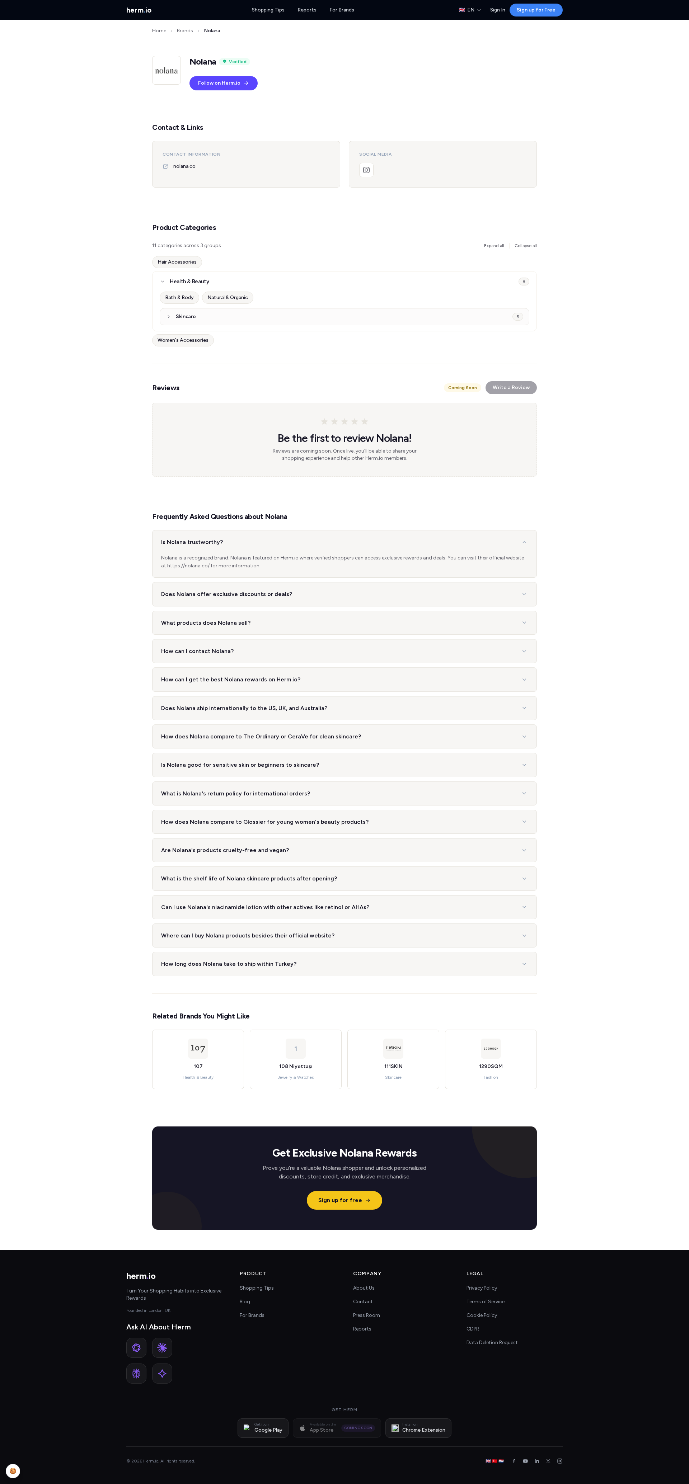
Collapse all (526, 245)
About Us (364, 1288)
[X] (548, 1461)
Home (159, 31)
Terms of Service (486, 1302)
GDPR (473, 1329)
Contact (363, 1302)
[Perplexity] (136, 1374)
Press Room (366, 1315)
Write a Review (511, 387)
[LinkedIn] (537, 1461)
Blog (245, 1302)
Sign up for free (340, 1200)
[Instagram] (366, 170)
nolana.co (184, 166)
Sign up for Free (536, 10)
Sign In (497, 10)
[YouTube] (525, 1461)
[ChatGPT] (136, 1348)
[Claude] (162, 1348)
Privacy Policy (482, 1288)
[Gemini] (162, 1374)
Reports (307, 10)
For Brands (341, 10)
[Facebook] (514, 1461)
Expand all (494, 245)
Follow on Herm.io (219, 83)
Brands (185, 31)
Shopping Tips (268, 10)
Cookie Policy (482, 1315)
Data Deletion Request (492, 1342)
